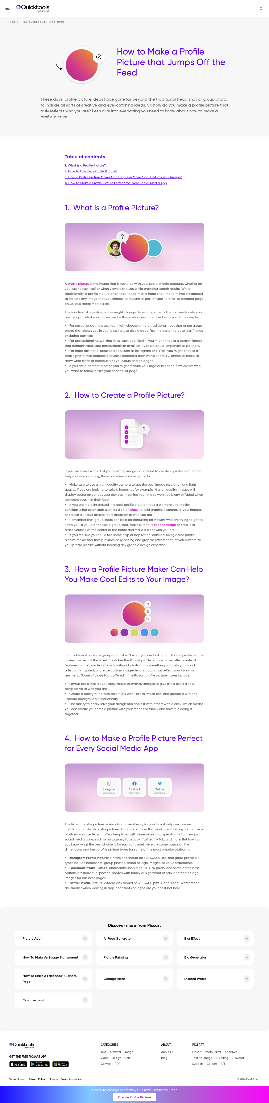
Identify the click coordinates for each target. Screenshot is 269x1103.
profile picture (78, 284)
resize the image (163, 525)
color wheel (129, 510)
